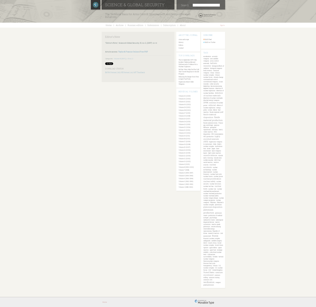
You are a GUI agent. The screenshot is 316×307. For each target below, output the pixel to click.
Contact (181, 48)
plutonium (218, 205)
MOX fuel (217, 160)
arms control (214, 61)
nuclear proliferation (212, 179)
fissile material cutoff (216, 112)
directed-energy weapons (211, 100)
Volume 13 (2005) (184, 153)
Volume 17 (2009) (184, 141)
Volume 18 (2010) (184, 139)
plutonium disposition (212, 207)
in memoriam (207, 144)
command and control (210, 79)
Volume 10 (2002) (185, 161)
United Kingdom (217, 270)
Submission (153, 25)
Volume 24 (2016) (184, 121)
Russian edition (135, 25)
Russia (215, 235)
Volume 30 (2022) (185, 104)
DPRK (205, 102)
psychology (213, 218)
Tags (205, 52)
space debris (213, 248)
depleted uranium (208, 88)
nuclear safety (209, 181)
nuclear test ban (208, 186)
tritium (215, 266)
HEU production (208, 136)
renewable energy (209, 229)
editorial (212, 105)
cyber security (214, 84)
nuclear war (212, 189)
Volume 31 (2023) (184, 102)
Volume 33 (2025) (185, 96)
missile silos (218, 158)
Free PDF (144, 52)
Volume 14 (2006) (185, 150)
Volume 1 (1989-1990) (186, 187)
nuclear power (218, 176)
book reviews (207, 70)
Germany (215, 130)
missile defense (210, 155)
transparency (207, 266)
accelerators (207, 56)
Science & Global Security (135, 4)
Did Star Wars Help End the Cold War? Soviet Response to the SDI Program (189, 71)
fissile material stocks (210, 123)
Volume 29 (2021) (184, 107)
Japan (213, 148)
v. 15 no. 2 (130, 58)
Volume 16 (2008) (184, 144)
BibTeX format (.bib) (112, 72)
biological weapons (216, 68)
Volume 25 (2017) (184, 119)
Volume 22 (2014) (184, 127)
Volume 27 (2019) (184, 113)
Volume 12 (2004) (185, 156)
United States (208, 272)
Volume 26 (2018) (184, 116)
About (183, 25)
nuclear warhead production (212, 193)
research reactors (213, 233)
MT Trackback (139, 72)
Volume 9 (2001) (184, 164)
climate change (218, 77)
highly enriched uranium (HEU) (211, 139)
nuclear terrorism (215, 184)
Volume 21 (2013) (184, 130)
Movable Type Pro (204, 302)
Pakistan (213, 202)
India (214, 144)
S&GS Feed (208, 39)
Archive (120, 25)
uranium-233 (207, 280)
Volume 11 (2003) (184, 159)
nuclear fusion (208, 176)
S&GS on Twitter (210, 42)
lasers (205, 153)
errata (210, 110)
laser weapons (216, 151)
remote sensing (216, 226)
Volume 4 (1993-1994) (186, 178)
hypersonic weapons (215, 142)
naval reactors (208, 162)
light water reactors (214, 153)
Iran (204, 148)
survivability (207, 257)
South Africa (212, 243)
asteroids (206, 63)
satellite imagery (216, 241)
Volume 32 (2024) (185, 99)
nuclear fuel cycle (216, 174)
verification (209, 282)
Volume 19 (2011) (184, 136)
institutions (218, 146)
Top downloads (187, 55)
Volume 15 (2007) (120, 58)
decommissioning (216, 86)
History (181, 42)
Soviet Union (219, 245)
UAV (209, 270)
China (212, 73)
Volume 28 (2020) (185, 110)
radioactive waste (209, 220)
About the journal (188, 35)
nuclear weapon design (210, 198)
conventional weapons (210, 82)
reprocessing (207, 231)
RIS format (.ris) (127, 72)
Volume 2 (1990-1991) (186, 184)
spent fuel (213, 250)
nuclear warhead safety (211, 196)
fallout (215, 110)
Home (109, 25)
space (205, 247)
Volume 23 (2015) (184, 124)
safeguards (206, 241)
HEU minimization (217, 134)
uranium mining (214, 277)
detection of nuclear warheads (213, 98)
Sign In (222, 25)
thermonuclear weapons (211, 261)
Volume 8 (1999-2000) (186, 167)
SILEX (205, 243)
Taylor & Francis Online (128, 52)
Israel (208, 148)
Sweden (215, 257)
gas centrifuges (208, 125)
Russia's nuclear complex (211, 238)
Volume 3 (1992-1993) (186, 181)
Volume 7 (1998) (184, 170)
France (220, 123)
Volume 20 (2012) (185, 133)
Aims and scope (184, 39)
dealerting (206, 86)
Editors (181, 45)
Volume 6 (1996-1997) (186, 173)
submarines (211, 254)
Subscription (169, 25)
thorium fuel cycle (209, 263)
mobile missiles (208, 160)
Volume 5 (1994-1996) (186, 176)
